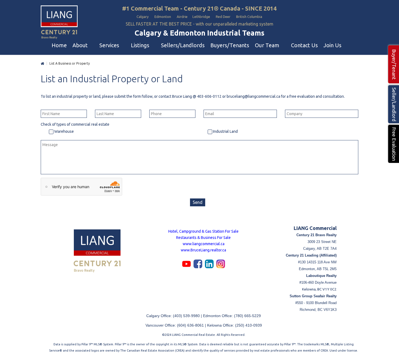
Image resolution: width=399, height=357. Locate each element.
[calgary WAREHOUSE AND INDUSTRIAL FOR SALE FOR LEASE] (59, 22)
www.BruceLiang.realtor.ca (203, 250)
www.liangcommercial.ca (203, 244)
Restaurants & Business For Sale (203, 237)
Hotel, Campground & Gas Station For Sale (203, 231)
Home (42, 64)
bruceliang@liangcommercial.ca (253, 96)
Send (197, 202)
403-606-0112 (209, 96)
